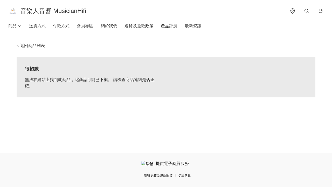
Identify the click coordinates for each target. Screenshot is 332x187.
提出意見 (184, 175)
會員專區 (85, 26)
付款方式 (61, 26)
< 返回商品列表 (31, 45)
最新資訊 (193, 26)
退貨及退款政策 (139, 26)
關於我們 (109, 26)
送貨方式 (37, 26)
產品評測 (169, 26)
